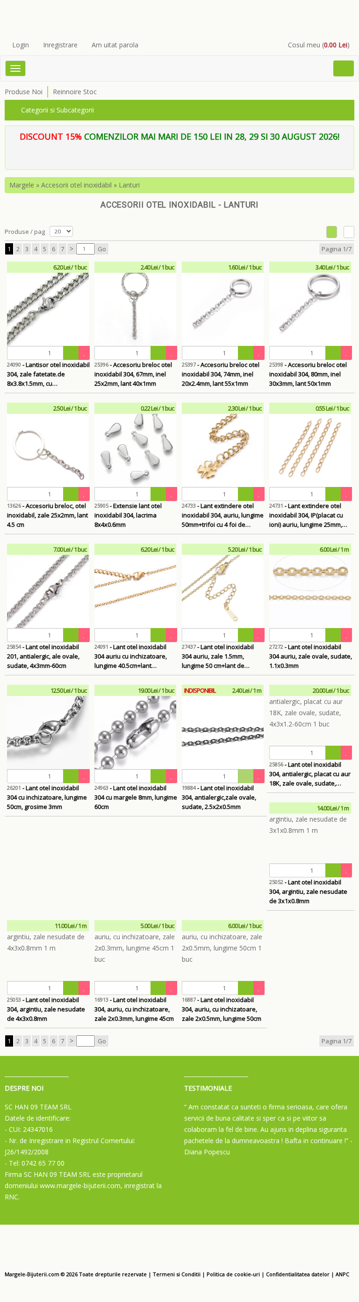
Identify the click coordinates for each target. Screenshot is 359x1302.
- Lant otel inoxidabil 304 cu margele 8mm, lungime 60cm (135, 797)
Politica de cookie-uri (233, 1274)
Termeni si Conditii (177, 1274)
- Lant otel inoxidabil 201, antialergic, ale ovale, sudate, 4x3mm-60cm (43, 656)
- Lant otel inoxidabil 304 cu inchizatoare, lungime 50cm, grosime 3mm (47, 797)
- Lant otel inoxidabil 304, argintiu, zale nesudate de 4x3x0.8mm (46, 1009)
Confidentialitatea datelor (298, 1274)
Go (102, 249)
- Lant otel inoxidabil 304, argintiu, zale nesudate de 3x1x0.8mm (308, 891)
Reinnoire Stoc (75, 91)
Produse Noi (24, 91)
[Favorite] (84, 353)
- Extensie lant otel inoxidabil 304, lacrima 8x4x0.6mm (128, 515)
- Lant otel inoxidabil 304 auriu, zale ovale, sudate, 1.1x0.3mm (310, 656)
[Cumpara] (71, 353)
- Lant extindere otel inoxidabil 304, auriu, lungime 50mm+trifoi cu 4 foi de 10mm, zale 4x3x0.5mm (223, 515)
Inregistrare (60, 44)
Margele (21, 184)
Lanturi (129, 184)
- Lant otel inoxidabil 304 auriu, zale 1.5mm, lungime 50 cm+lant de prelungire (218, 656)
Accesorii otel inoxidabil (76, 184)
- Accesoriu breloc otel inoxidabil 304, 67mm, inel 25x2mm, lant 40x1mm (133, 374)
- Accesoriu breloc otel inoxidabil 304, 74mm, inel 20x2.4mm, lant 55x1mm (220, 374)
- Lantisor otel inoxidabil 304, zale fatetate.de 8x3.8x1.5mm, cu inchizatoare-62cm (48, 374)
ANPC (342, 1274)
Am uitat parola (115, 44)
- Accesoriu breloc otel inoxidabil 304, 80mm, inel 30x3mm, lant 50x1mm (308, 374)
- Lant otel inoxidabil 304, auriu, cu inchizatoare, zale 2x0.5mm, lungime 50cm (221, 1009)
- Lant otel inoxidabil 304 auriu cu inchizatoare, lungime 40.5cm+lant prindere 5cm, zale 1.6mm (130, 656)
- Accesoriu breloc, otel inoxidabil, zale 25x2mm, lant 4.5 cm (47, 515)
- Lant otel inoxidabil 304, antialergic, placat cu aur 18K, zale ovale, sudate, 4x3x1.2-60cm (310, 774)
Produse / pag (25, 231)
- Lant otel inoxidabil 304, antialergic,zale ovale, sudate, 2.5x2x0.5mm (219, 797)
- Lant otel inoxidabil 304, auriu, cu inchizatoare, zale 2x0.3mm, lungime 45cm (134, 1009)
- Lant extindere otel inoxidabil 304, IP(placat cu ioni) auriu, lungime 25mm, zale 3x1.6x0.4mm (306, 515)
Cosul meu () (319, 44)
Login (20, 44)
